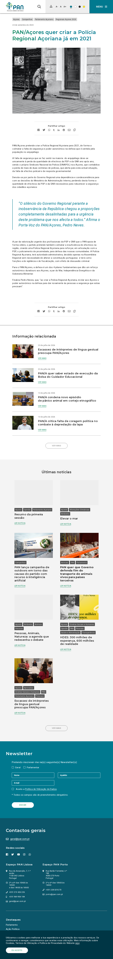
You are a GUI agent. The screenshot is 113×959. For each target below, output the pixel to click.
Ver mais (42, 358)
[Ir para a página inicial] (15, 6)
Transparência (88, 633)
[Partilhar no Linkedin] (58, 130)
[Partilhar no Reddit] (63, 130)
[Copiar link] (74, 130)
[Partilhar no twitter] (44, 130)
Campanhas (27, 19)
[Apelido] (79, 775)
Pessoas (19, 629)
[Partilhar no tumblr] (54, 130)
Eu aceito (17, 950)
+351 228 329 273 (53, 890)
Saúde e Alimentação (70, 633)
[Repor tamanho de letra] (60, 6)
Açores (16, 19)
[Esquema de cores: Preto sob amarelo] (84, 7)
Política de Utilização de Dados (41, 789)
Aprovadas (28, 688)
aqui (77, 943)
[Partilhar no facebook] (38, 130)
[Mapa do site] (51, 6)
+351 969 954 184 (17, 897)
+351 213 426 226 (17, 892)
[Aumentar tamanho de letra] (65, 6)
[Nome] (35, 775)
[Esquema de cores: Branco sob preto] (80, 7)
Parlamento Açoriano (44, 19)
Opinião (27, 510)
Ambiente (65, 514)
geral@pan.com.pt (19, 839)
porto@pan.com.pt (54, 894)
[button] (101, 6)
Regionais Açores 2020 (66, 19)
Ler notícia (19, 523)
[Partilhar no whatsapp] (49, 130)
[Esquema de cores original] (71, 7)
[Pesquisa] (39, 6)
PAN (72, 563)
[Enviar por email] (69, 130)
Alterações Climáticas (79, 510)
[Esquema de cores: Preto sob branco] (75, 7)
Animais (64, 563)
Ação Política (12, 929)
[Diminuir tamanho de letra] (57, 6)
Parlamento (82, 563)
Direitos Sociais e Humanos (82, 624)
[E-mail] (33, 782)
